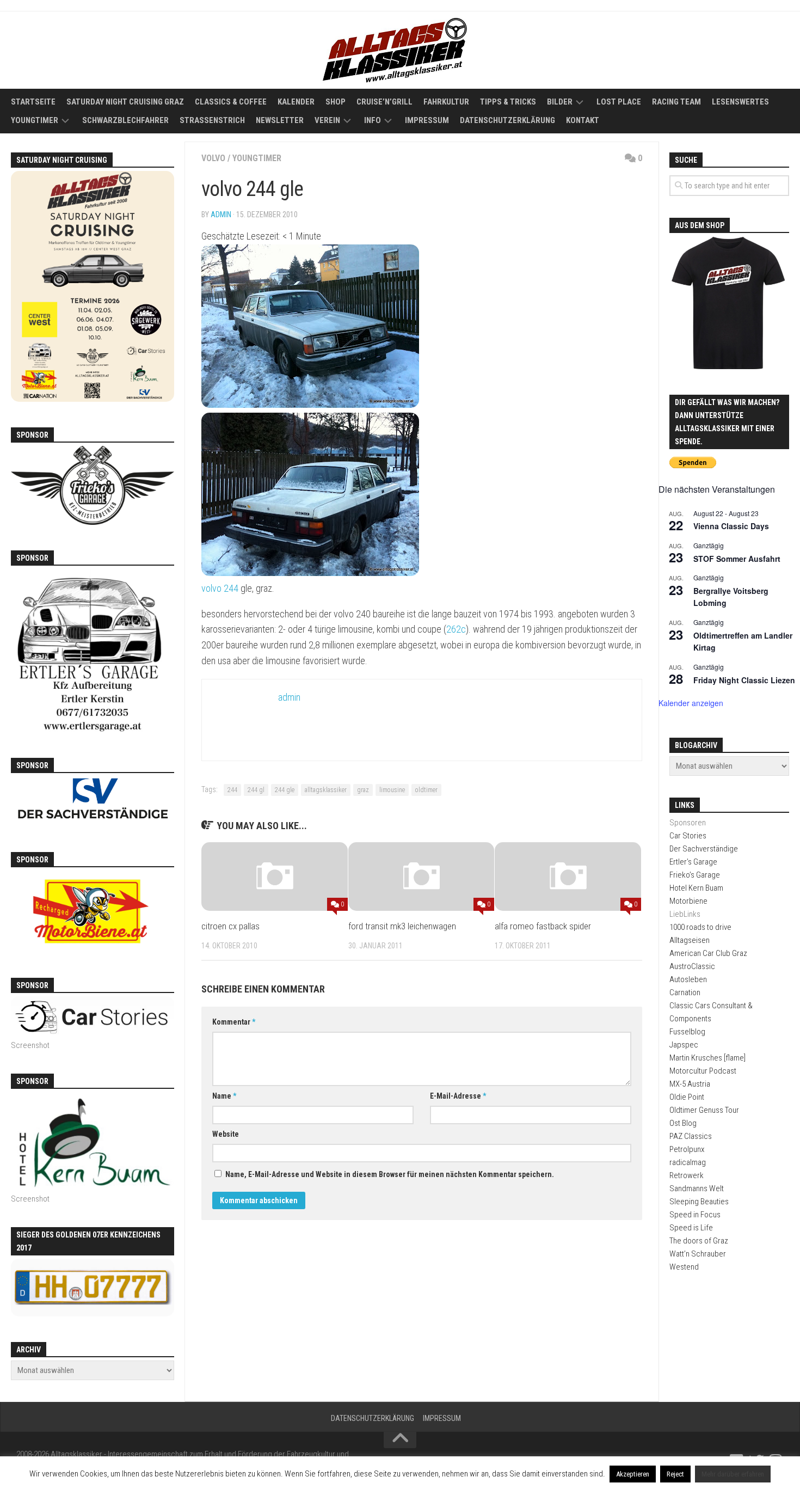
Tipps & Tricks (508, 102)
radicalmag (687, 1162)
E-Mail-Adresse (458, 1096)
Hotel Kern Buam (696, 888)
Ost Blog (683, 1123)
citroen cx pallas (230, 926)
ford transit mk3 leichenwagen (402, 926)
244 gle (284, 790)
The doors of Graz (698, 1241)
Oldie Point (686, 1097)
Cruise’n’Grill (384, 102)
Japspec (683, 1045)
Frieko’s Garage (694, 875)
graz (363, 790)
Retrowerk (686, 1175)
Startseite (33, 102)
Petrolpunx (686, 1149)
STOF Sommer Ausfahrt (736, 558)
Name (224, 1096)
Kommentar (233, 1022)
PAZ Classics (690, 1136)
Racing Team (676, 102)
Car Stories (687, 836)
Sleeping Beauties (699, 1201)
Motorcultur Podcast (702, 1071)
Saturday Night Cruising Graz (125, 102)
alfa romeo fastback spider (543, 926)
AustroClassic (692, 966)
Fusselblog (687, 1032)
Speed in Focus (695, 1215)
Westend (684, 1267)
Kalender (296, 102)
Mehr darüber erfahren (732, 1474)
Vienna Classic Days (731, 525)
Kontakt (582, 120)
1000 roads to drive (700, 927)
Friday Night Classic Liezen (744, 680)
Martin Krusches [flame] (707, 1058)
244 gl (256, 790)
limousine (392, 790)
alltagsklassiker (326, 790)
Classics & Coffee (231, 102)
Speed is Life (691, 1228)
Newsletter (280, 120)
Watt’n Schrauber (697, 1254)
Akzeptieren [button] (632, 1474)
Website (225, 1134)
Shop (335, 102)
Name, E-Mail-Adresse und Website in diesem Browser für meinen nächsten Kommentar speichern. (389, 1174)
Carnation (684, 992)
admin (221, 214)
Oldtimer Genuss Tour (704, 1110)
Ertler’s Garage (693, 862)
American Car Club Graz (708, 953)
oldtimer (426, 790)
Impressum (427, 120)
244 (232, 790)
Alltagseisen (689, 940)
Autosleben (688, 979)
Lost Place (618, 102)
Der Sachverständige (703, 849)
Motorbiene (688, 901)
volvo (213, 158)
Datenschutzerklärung (507, 120)
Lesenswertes (740, 102)
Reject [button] (675, 1474)
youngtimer (256, 158)
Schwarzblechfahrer (125, 120)
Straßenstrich (212, 120)
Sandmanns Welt (696, 1188)
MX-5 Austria (689, 1084)
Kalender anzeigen (691, 702)
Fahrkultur (446, 102)
